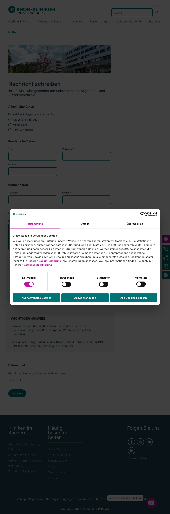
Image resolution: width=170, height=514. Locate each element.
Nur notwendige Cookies (36, 297)
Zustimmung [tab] (35, 223)
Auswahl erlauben (85, 297)
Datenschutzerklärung (37, 264)
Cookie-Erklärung (50, 260)
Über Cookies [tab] (135, 223)
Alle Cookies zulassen (133, 297)
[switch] (66, 284)
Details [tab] (85, 223)
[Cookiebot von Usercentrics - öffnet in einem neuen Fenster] (142, 214)
